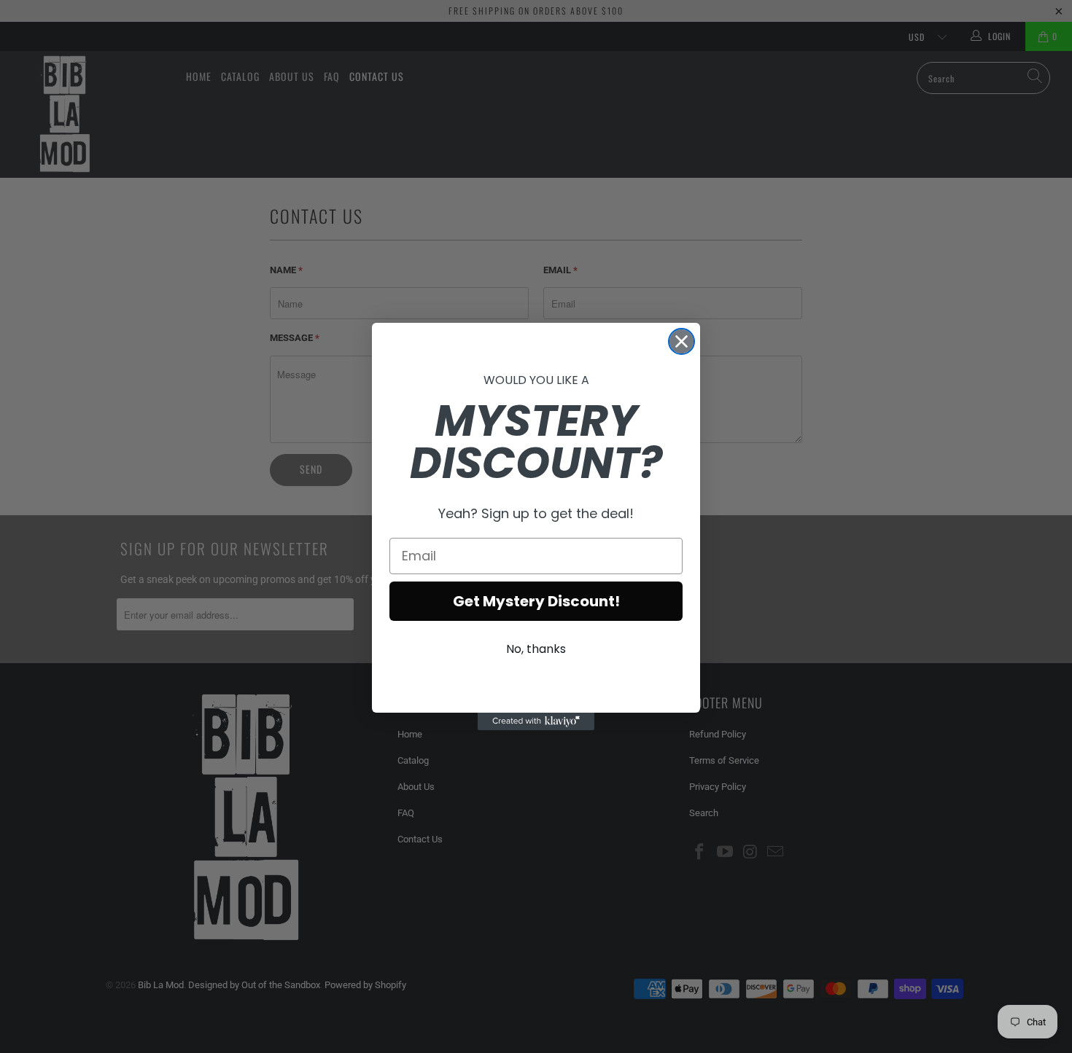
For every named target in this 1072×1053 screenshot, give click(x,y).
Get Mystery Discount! (536, 601)
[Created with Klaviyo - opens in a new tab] (536, 721)
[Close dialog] (681, 341)
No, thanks (536, 649)
